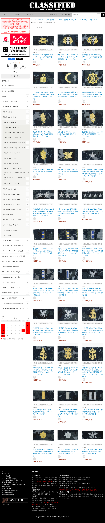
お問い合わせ (54, 15)
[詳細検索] (98, 14)
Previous (2, 318)
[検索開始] (103, 15)
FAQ (42, 15)
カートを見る (66, 15)
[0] (34, 62)
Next (28, 318)
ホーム (6, 15)
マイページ (30, 15)
